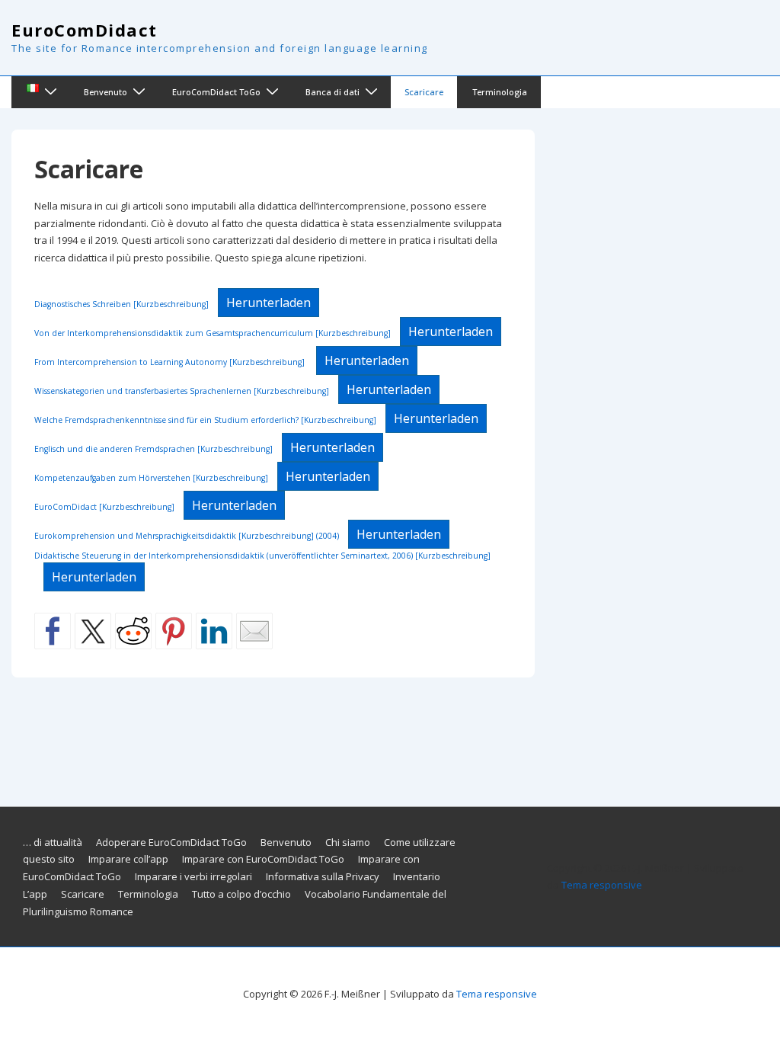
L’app (35, 894)
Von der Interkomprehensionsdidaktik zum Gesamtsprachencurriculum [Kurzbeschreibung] (212, 333)
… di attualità (52, 842)
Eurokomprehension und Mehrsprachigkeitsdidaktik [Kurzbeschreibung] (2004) (186, 535)
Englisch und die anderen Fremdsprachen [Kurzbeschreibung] (153, 449)
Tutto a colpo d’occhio (241, 894)
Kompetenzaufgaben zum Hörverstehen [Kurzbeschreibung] (151, 477)
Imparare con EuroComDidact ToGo (263, 859)
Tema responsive (601, 885)
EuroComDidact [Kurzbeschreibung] (104, 506)
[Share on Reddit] (133, 631)
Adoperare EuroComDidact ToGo (171, 842)
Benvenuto (105, 92)
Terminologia (499, 92)
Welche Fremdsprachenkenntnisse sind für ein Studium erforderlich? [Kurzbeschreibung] (205, 420)
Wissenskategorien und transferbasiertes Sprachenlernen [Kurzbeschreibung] (181, 391)
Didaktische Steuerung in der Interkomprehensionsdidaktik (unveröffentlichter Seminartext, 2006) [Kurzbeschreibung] (262, 555)
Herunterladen (268, 302)
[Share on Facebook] (52, 631)
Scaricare (423, 92)
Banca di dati (332, 92)
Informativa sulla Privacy (322, 876)
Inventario (416, 876)
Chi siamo (347, 842)
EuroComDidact (84, 29)
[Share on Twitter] (93, 631)
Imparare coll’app (128, 859)
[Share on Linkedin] (214, 631)
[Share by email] (254, 631)
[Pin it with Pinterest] (173, 631)
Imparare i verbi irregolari (193, 876)
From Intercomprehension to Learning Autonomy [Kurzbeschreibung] (170, 362)
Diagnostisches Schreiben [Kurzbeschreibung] (121, 304)
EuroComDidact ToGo (216, 92)
